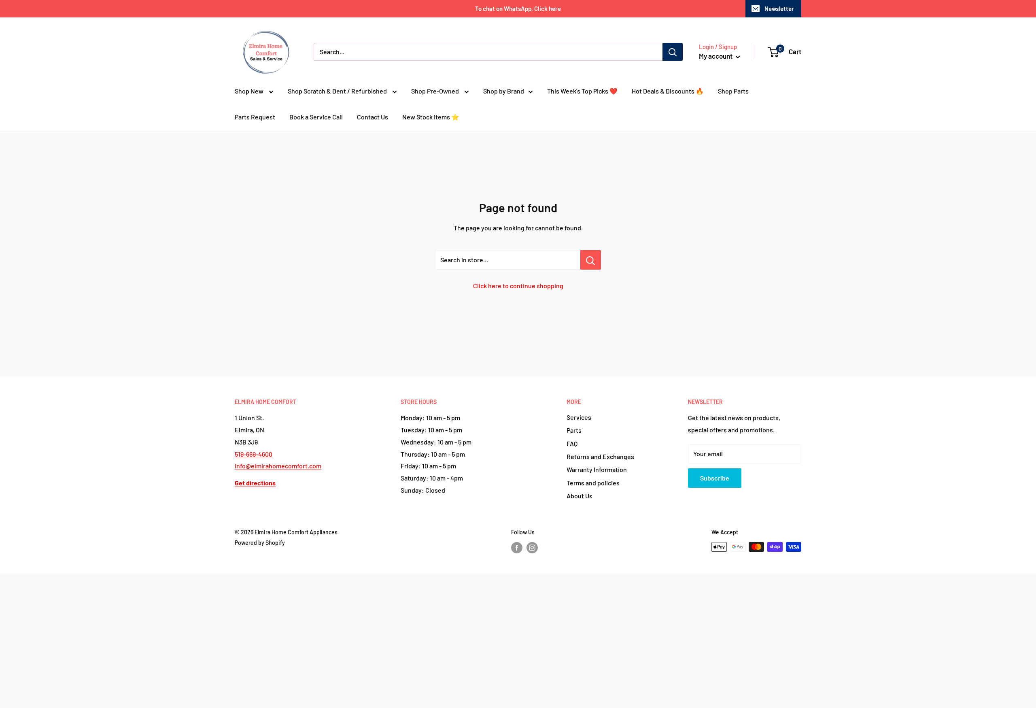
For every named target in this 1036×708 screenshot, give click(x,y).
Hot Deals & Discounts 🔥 (668, 91)
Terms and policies (593, 483)
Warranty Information (597, 469)
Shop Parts (733, 91)
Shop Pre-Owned (435, 91)
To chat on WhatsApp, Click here (518, 8)
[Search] (672, 52)
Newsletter (779, 8)
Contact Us (372, 117)
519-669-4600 (253, 454)
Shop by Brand (503, 91)
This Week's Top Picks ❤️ (582, 91)
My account (716, 56)
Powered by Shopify (260, 542)
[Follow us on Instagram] (532, 547)
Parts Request (255, 117)
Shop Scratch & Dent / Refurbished (338, 91)
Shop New (250, 91)
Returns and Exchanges (600, 456)
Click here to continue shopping (518, 285)
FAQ (572, 443)
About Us (579, 496)
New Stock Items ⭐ (430, 117)
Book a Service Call (316, 117)
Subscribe (714, 478)
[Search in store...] (590, 260)
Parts (574, 430)
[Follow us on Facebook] (516, 547)
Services (579, 417)
